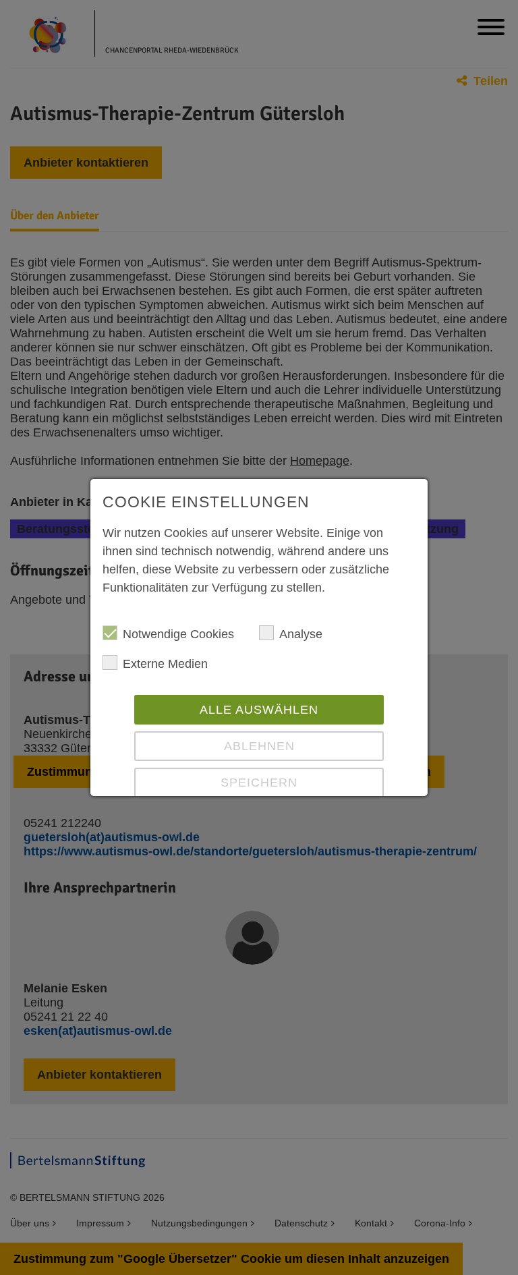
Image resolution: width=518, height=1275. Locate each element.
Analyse (300, 634)
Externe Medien (165, 664)
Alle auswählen (259, 709)
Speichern (259, 782)
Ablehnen (259, 746)
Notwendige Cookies (178, 634)
